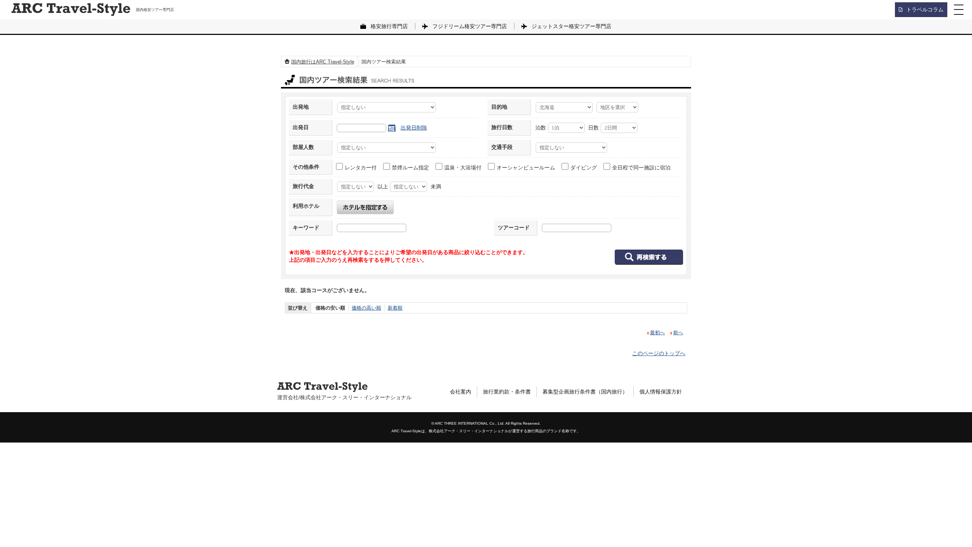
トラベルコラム (925, 9)
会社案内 (460, 392)
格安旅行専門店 (389, 26)
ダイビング (583, 167)
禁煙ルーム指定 (410, 167)
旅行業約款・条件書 (507, 392)
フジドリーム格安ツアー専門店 (469, 26)
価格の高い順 (366, 308)
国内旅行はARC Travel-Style (322, 62)
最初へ (657, 332)
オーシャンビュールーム (526, 167)
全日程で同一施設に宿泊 (641, 167)
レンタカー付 (361, 167)
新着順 (395, 308)
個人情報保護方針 (660, 392)
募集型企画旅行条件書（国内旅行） (585, 392)
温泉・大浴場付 (462, 167)
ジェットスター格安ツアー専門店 (571, 26)
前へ (678, 332)
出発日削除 (414, 128)
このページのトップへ (658, 353)
